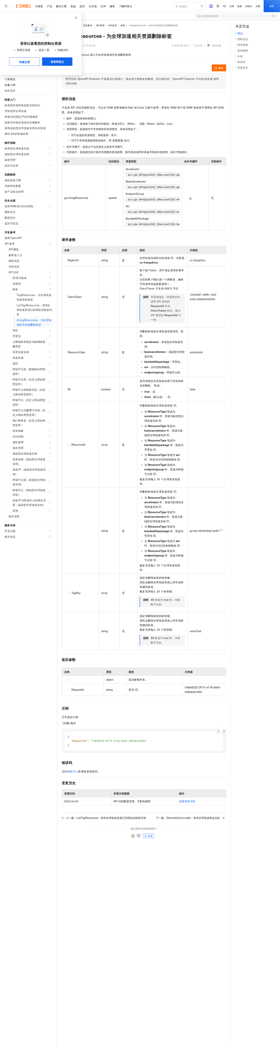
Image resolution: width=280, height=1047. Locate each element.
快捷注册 (24, 62)
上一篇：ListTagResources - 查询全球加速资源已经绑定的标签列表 (106, 818)
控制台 (248, 6)
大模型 (39, 6)
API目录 (112, 25)
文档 (231, 6)
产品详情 (197, 45)
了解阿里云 (125, 6)
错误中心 (72, 771)
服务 (112, 6)
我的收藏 (216, 45)
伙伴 (103, 6)
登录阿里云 (57, 62)
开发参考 (87, 25)
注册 (258, 6)
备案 (239, 6)
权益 (73, 6)
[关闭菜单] (6, 6)
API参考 (100, 25)
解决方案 (61, 6)
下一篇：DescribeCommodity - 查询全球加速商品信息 (188, 818)
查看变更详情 (187, 801)
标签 (123, 25)
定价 (82, 6)
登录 (272, 6)
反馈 (150, 835)
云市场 (93, 6)
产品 (49, 6)
